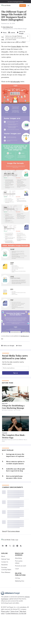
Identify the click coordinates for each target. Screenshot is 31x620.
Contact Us (4, 562)
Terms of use (14, 611)
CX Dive (17, 578)
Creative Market (16, 46)
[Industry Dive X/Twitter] (10, 546)
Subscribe (22, 5)
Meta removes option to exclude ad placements (15, 462)
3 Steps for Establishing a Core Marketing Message (13, 406)
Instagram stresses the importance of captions (15, 455)
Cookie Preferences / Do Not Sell (16, 613)
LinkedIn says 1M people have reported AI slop (15, 470)
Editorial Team (5, 559)
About (3, 556)
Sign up (15, 373)
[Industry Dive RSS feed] (21, 546)
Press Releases (5, 572)
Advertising (18, 558)
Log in (17, 568)
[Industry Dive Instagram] (13, 546)
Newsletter (4, 565)
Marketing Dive (19, 581)
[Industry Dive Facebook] (6, 546)
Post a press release (14, 531)
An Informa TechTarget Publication (15, 1)
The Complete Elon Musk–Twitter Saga (13, 436)
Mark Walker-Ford (8, 27)
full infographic (15, 81)
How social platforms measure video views (14, 477)
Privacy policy (5, 611)
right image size (18, 72)
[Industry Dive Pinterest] (17, 546)
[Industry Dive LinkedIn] (2, 546)
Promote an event (20, 566)
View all (4, 531)
